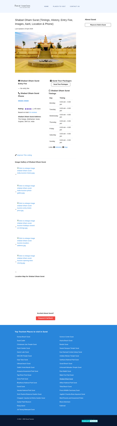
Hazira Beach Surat (66, 340)
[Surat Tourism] (22, 6)
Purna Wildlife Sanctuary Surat (70, 390)
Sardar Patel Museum (24, 402)
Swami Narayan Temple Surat (69, 348)
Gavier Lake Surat (23, 352)
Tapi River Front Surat (24, 375)
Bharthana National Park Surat (27, 383)
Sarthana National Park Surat (69, 360)
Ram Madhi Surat (65, 371)
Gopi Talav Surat (22, 360)
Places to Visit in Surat (98, 25)
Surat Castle (21, 340)
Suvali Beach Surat (66, 363)
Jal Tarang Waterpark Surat (26, 409)
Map (66, 147)
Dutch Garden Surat (23, 348)
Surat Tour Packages (60, 84)
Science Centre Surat (66, 337)
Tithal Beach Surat (66, 386)
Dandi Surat (21, 386)
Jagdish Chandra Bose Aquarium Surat (72, 394)
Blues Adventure (65, 402)
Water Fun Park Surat (66, 375)
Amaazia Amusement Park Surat (27, 371)
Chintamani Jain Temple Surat (27, 344)
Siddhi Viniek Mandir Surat (25, 367)
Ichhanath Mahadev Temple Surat (70, 367)
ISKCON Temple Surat (24, 356)
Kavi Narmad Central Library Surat (71, 352)
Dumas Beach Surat (23, 337)
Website (58, 147)
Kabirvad (62, 405)
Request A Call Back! (45, 318)
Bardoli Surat (64, 344)
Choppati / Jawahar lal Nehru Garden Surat (31, 398)
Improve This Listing (24, 155)
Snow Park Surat (22, 379)
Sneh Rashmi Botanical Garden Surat (29, 394)
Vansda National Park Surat (26, 390)
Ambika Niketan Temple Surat (69, 356)
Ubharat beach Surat (23, 363)
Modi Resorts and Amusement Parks (71, 398)
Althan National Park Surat (68, 383)
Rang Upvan (21, 405)
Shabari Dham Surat (66, 379)
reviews (33, 112)
